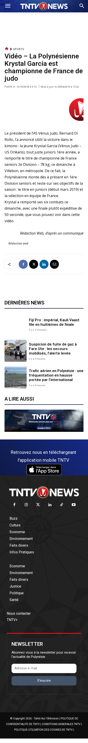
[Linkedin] (44, 264)
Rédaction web (18, 243)
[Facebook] (23, 264)
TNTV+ (12, 620)
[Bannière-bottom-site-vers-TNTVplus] (44, 431)
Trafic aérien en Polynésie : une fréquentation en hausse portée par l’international (56, 375)
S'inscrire (44, 681)
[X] (33, 264)
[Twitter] (38, 505)
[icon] (7, 49)
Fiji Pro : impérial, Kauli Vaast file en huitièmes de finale (54, 322)
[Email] (54, 264)
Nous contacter (19, 613)
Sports (18, 49)
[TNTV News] (44, 492)
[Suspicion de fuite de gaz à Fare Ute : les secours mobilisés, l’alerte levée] (16, 351)
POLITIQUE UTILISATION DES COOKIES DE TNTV (43, 729)
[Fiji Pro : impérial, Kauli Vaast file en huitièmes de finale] (16, 324)
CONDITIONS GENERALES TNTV (61, 724)
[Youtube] (74, 505)
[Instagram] (26, 505)
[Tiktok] (62, 505)
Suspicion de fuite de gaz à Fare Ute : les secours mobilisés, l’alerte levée (53, 349)
